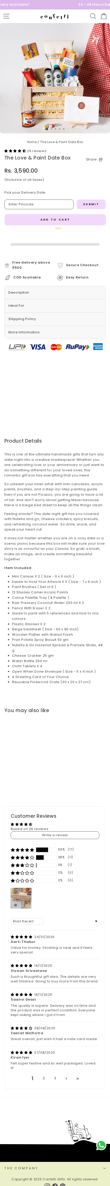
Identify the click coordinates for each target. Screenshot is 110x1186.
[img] (22, 936)
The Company (21, 1168)
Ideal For (16, 305)
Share (91, 159)
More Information (24, 332)
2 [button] (44, 1078)
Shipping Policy (22, 318)
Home (32, 142)
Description (18, 292)
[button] (15, 150)
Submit (91, 204)
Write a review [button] (55, 835)
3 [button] (55, 1078)
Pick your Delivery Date (25, 192)
